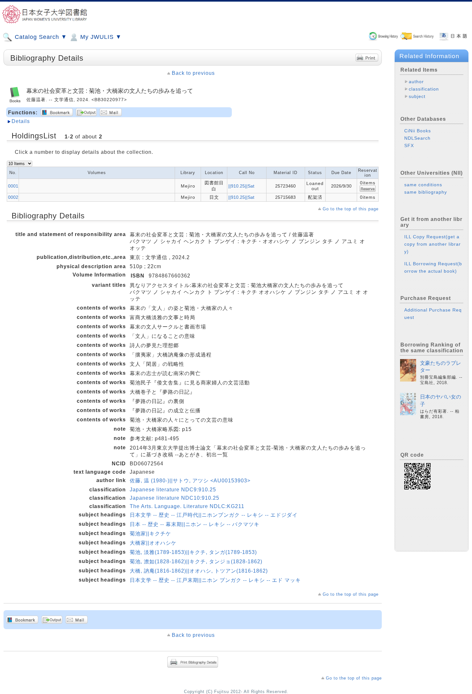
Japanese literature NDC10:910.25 (174, 498)
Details (21, 121)
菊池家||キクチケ (150, 533)
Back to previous (193, 73)
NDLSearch (417, 138)
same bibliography (425, 192)
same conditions (423, 184)
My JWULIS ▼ (100, 37)
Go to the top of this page (351, 208)
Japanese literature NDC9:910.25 (173, 489)
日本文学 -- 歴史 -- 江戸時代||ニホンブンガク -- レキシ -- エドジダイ (214, 515)
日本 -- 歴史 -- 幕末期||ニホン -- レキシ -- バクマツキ (194, 524)
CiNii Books (417, 130)
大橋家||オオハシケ (153, 543)
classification (424, 89)
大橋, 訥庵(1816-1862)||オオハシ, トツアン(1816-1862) (199, 571)
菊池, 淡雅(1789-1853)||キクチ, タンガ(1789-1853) (193, 552)
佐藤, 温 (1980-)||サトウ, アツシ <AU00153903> (190, 480)
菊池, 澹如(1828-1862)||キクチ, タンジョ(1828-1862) (196, 561)
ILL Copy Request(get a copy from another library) (432, 244)
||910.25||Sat (241, 186)
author (416, 81)
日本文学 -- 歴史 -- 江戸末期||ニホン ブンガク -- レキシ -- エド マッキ (215, 580)
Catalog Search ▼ (40, 37)
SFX (409, 145)
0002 (13, 197)
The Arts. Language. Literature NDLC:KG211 (187, 506)
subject (417, 96)
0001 (13, 186)
